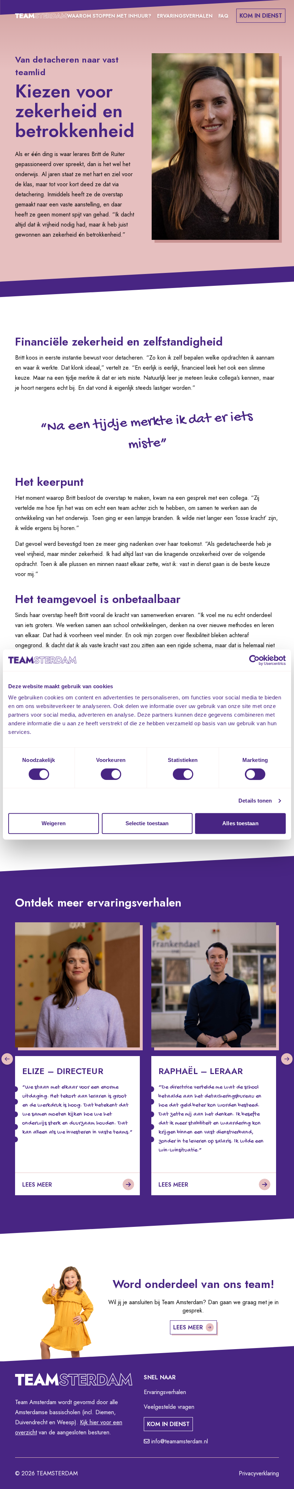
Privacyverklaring (259, 1473)
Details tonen (255, 801)
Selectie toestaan (147, 823)
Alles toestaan (240, 823)
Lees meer (188, 1327)
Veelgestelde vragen (169, 1407)
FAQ (223, 15)
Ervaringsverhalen (185, 15)
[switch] (111, 774)
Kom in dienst (261, 16)
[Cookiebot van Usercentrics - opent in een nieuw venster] (254, 660)
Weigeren (54, 823)
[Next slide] (287, 1059)
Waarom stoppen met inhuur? (109, 15)
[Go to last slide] (7, 1059)
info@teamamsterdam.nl (179, 1441)
